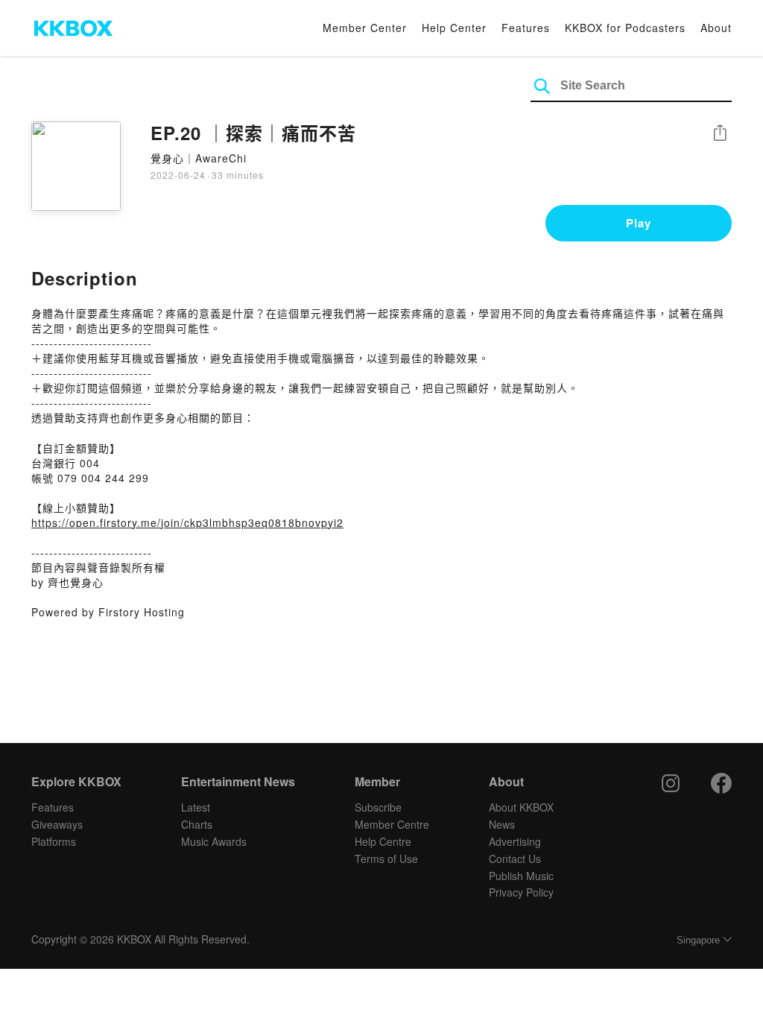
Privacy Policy (521, 892)
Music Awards (214, 841)
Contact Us (515, 858)
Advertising (515, 841)
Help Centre (383, 841)
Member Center (365, 27)
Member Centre (392, 824)
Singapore (698, 940)
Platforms (53, 841)
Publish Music (521, 875)
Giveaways (57, 824)
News (502, 824)
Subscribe (378, 807)
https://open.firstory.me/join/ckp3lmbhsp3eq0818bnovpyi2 (187, 522)
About (716, 27)
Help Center (454, 27)
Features (525, 27)
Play (638, 223)
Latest (195, 807)
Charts (196, 824)
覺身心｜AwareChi (199, 158)
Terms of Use (386, 858)
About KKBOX (521, 807)
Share (720, 134)
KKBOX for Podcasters (625, 27)
